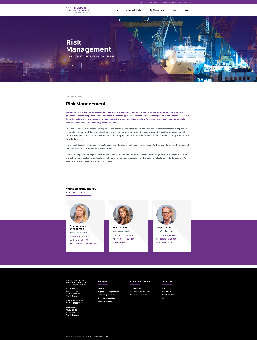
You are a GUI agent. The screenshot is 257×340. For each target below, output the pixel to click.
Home (68, 97)
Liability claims (135, 288)
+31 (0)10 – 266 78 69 (81, 236)
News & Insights (168, 295)
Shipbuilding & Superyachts (108, 291)
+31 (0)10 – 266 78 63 (167, 235)
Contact (165, 298)
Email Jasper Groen (164, 242)
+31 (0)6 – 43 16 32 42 (81, 240)
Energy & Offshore (105, 301)
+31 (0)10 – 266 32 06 (124, 235)
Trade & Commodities (106, 298)
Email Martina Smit (121, 242)
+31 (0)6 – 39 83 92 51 (125, 239)
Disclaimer (86, 337)
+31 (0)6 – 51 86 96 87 (168, 239)
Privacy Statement (95, 337)
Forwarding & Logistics (107, 295)
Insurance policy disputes (140, 291)
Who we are (166, 291)
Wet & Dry (101, 288)
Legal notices (105, 337)
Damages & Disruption (138, 295)
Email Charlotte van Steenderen (84, 243)
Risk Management (169, 288)
